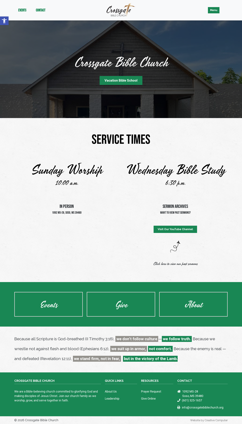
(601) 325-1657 (192, 400)
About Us (111, 391)
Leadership (112, 398)
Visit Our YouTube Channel (175, 229)
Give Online (148, 398)
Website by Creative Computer (209, 420)
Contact (40, 10)
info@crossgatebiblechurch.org (202, 407)
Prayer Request (151, 391)
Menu (213, 10)
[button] (4, 20)
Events (22, 10)
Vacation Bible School (121, 80)
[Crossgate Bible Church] (121, 10)
